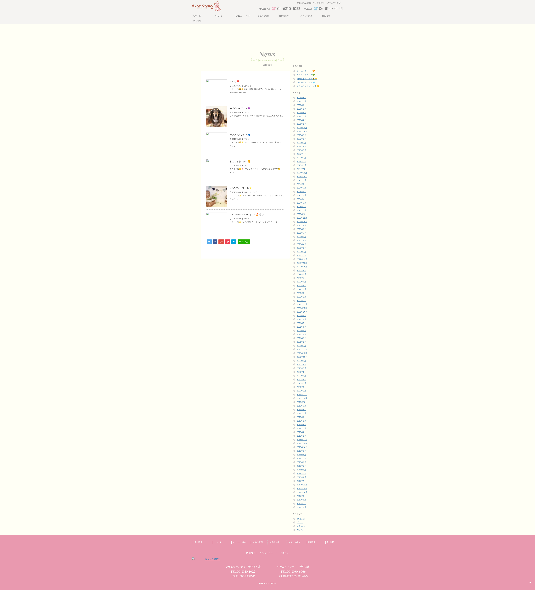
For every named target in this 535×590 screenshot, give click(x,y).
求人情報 (197, 20)
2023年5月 (301, 240)
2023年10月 (302, 222)
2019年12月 (302, 394)
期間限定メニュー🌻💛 (307, 79)
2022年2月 (301, 297)
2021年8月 (301, 319)
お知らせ (247, 86)
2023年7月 (301, 233)
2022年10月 (302, 267)
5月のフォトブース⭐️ (241, 188)
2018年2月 (301, 477)
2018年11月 (302, 443)
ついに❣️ (234, 81)
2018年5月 (301, 466)
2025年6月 (301, 146)
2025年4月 (301, 154)
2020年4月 (301, 379)
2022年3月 (301, 293)
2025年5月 (301, 150)
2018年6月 (301, 462)
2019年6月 (301, 417)
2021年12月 (302, 304)
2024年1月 (301, 210)
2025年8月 (301, 139)
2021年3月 (301, 338)
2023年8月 (301, 229)
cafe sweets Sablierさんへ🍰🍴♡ (247, 214)
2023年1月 (301, 255)
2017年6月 (301, 507)
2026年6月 (301, 105)
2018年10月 (302, 447)
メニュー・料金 (243, 16)
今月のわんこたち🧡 (306, 71)
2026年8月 (301, 97)
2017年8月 (301, 500)
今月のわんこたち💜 (240, 108)
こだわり (218, 16)
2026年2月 (301, 120)
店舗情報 (198, 542)
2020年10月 (302, 357)
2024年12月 (302, 169)
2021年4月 (301, 334)
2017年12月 (302, 485)
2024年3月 (301, 203)
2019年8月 (301, 409)
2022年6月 (301, 282)
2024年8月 (301, 184)
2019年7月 (301, 413)
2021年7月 (301, 323)
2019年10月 (302, 402)
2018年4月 (301, 470)
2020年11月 (302, 353)
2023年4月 (301, 244)
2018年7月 (301, 458)
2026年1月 (301, 124)
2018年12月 (302, 440)
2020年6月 (301, 372)
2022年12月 (302, 259)
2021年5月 (301, 331)
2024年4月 (301, 199)
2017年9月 (301, 496)
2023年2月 (301, 252)
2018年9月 (301, 451)
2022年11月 (302, 263)
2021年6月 (301, 327)
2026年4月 (301, 113)
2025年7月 (301, 143)
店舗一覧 (197, 16)
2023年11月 (302, 218)
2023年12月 (302, 214)
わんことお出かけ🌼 (240, 161)
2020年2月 (301, 387)
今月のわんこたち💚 (306, 75)
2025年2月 (301, 161)
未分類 (300, 530)
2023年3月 (301, 248)
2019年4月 (301, 424)
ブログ (246, 112)
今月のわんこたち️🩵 (306, 82)
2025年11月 (302, 128)
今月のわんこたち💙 (240, 135)
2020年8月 (301, 364)
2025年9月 (301, 135)
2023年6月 (301, 237)
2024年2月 (301, 206)
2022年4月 (301, 289)
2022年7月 (301, 278)
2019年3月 (301, 428)
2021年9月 (301, 315)
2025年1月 (301, 165)
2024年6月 (301, 191)
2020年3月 (301, 383)
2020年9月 (301, 361)
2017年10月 (302, 492)
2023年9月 (301, 225)
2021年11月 (302, 308)
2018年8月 (301, 455)
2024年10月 (302, 176)
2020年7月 (301, 368)
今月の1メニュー (304, 526)
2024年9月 (301, 180)
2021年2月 (301, 342)
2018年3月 (301, 473)
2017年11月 (302, 488)
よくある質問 (263, 16)
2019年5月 (301, 421)
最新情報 (326, 16)
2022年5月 (301, 285)
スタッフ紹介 (306, 16)
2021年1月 (301, 346)
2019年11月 (302, 398)
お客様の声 (284, 16)
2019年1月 (301, 436)
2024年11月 (302, 173)
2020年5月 (301, 376)
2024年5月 (301, 195)
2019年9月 (301, 406)
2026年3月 (301, 116)
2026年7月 (301, 101)
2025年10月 (302, 131)
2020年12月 (302, 349)
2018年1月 (301, 481)
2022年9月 (301, 270)
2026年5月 (301, 109)
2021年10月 (302, 312)
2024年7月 (301, 188)
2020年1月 (301, 391)
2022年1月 (301, 300)
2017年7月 (301, 503)
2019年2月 (301, 432)
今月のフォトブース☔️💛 (308, 86)
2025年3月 (301, 158)
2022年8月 (301, 274)
